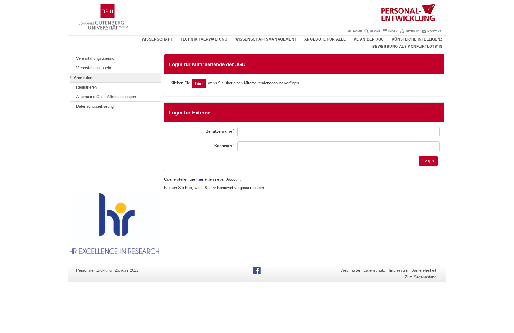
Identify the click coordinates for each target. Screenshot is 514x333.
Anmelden (83, 77)
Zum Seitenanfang (420, 277)
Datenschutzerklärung (95, 106)
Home (357, 31)
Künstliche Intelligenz (417, 39)
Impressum (398, 270)
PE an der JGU (369, 39)
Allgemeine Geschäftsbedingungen (106, 97)
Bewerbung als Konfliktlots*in (407, 46)
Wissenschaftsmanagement (266, 39)
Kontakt (434, 31)
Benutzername (220, 131)
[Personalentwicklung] (257, 13)
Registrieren (86, 87)
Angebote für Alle (325, 39)
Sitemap (412, 31)
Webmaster (350, 270)
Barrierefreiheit (423, 270)
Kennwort (224, 145)
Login (428, 161)
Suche (375, 31)
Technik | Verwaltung (204, 39)
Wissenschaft (157, 39)
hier (199, 83)
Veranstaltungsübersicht (96, 58)
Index (393, 31)
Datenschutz (374, 270)
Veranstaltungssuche (94, 68)
